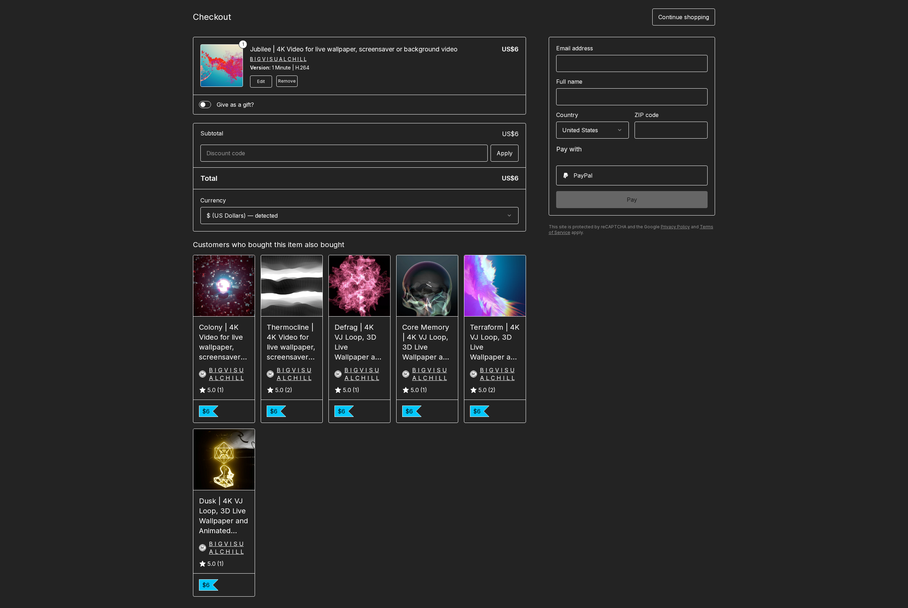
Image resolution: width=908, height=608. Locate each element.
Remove (287, 81)
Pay (632, 199)
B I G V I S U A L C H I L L (278, 59)
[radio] (632, 175)
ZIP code (647, 114)
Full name (569, 81)
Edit (261, 81)
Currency (213, 200)
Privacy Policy (675, 226)
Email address (574, 48)
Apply (505, 153)
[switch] (205, 104)
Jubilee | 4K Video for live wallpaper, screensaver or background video (354, 49)
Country (567, 114)
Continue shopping (683, 17)
